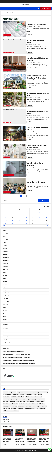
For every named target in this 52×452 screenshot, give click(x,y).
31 (46, 223)
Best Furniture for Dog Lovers (14, 186)
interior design (15, 403)
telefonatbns (6, 421)
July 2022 (4, 307)
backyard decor (12, 392)
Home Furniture (7, 35)
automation (5, 392)
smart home (13, 408)
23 (39, 220)
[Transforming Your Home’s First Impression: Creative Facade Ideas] (20, 432)
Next (30, 195)
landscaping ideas (6, 406)
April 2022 (5, 316)
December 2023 (6, 257)
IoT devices (41, 403)
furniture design (6, 399)
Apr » (48, 225)
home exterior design (20, 401)
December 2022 (6, 293)
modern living (21, 406)
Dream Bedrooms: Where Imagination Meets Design (13, 351)
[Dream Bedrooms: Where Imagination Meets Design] (8, 432)
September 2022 (6, 302)
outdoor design (36, 406)
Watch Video (47, 8)
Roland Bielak (29, 26)
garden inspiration (22, 399)
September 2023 (6, 266)
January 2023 (5, 290)
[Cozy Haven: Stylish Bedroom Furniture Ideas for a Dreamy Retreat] (32, 432)
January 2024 (5, 254)
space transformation (40, 408)
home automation (41, 399)
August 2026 (5, 234)
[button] (2, 8)
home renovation (30, 401)
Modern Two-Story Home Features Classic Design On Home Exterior (14, 81)
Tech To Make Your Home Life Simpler (14, 46)
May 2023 (4, 278)
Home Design (5, 328)
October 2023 (5, 263)
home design (12, 401)
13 (19, 217)
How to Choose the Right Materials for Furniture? (14, 64)
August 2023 (5, 269)
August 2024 (5, 240)
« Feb (4, 225)
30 (39, 223)
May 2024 (4, 243)
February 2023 (5, 287)
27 (19, 223)
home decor (5, 401)
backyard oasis (20, 392)
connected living (44, 392)
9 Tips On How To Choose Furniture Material (14, 133)
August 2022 (5, 304)
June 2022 (5, 310)
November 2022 (6, 296)
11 (6, 217)
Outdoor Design (7, 105)
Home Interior (6, 157)
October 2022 (5, 299)
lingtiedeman (6, 419)
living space (14, 406)
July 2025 (4, 237)
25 (6, 223)
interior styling (32, 403)
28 (26, 223)
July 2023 (4, 272)
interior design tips (23, 403)
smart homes (20, 408)
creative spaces (6, 396)
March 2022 (5, 319)
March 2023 (5, 284)
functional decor (38, 396)
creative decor (29, 394)
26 (12, 223)
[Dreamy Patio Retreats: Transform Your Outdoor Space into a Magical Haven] (44, 432)
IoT (37, 403)
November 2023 (6, 260)
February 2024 (5, 251)
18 (6, 220)
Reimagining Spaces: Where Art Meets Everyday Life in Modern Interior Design (19, 363)
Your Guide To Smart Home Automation (14, 169)
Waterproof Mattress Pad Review (14, 29)
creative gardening (38, 394)
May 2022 (4, 313)
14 (26, 217)
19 (12, 220)
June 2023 (5, 275)
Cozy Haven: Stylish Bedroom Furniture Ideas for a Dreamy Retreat (16, 357)
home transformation (40, 401)
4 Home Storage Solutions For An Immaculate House (14, 151)
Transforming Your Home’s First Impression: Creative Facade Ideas (16, 354)
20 (19, 220)
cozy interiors (16, 394)
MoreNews (27, 450)
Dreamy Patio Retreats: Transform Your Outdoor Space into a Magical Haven (18, 360)
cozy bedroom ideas (7, 394)
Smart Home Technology (8, 52)
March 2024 (5, 248)
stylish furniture (6, 410)
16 (39, 217)
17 (46, 217)
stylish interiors (14, 410)
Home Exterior (7, 87)
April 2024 (5, 245)
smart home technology (29, 408)
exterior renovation (29, 396)
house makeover (6, 403)
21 (26, 220)
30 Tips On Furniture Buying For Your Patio (14, 99)
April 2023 (5, 281)
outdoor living (44, 406)
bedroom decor (28, 392)
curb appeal (13, 396)
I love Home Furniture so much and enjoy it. (14, 116)
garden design (14, 399)
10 (46, 215)
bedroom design (36, 392)
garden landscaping (32, 399)
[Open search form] (38, 8)
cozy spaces (22, 394)
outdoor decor (29, 406)
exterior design (21, 396)
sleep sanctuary (6, 408)
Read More (30, 34)
